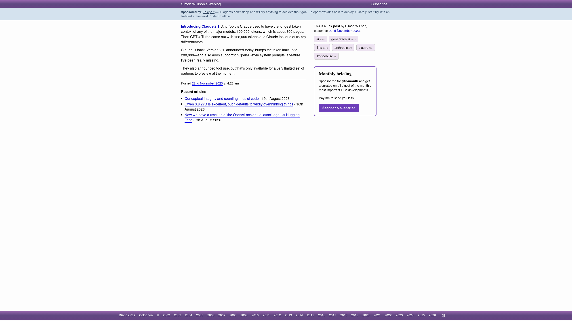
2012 (277, 315)
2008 (233, 315)
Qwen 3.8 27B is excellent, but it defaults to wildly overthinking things (239, 104)
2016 (321, 315)
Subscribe (379, 3)
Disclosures (127, 315)
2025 (421, 315)
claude (365, 47)
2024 (410, 315)
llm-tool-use (326, 56)
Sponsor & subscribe (338, 107)
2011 (266, 315)
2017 (332, 315)
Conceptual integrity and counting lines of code (222, 98)
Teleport (208, 12)
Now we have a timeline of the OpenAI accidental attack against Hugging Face (242, 117)
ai (320, 39)
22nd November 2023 (207, 83)
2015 (310, 315)
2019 (354, 315)
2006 (210, 315)
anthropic (343, 47)
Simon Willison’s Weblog (201, 3)
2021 (377, 315)
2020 (366, 315)
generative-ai (343, 39)
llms (322, 47)
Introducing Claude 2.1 (200, 26)
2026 (432, 315)
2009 (244, 315)
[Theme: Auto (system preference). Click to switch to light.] (443, 316)
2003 (177, 315)
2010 (255, 315)
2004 (188, 315)
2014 (299, 315)
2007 (221, 315)
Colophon (146, 315)
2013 (288, 315)
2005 (199, 315)
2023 (399, 315)
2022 (388, 315)
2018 (343, 315)
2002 (166, 315)
